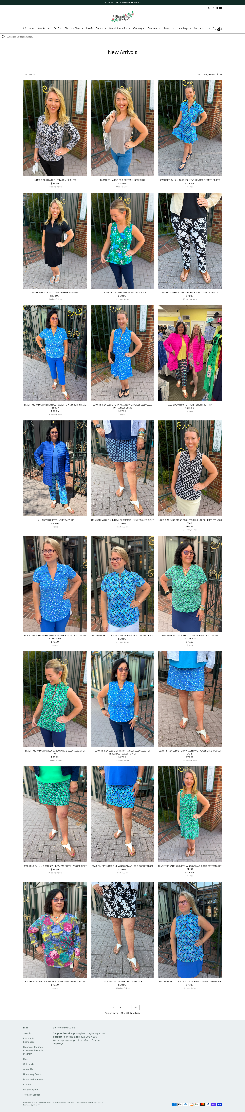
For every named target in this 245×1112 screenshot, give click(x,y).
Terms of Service (31, 1094)
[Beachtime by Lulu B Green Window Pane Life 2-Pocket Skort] (55, 814)
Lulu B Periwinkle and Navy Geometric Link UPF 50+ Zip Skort (122, 520)
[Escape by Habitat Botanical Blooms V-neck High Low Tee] (55, 930)
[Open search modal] (25, 28)
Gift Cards (28, 1064)
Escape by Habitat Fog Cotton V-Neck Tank (122, 180)
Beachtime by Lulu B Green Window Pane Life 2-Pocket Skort (55, 866)
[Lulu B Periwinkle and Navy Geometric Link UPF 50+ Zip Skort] (122, 468)
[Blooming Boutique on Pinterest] (217, 8)
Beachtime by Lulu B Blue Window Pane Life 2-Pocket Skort (122, 866)
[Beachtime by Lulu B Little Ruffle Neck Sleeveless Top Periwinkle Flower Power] (122, 699)
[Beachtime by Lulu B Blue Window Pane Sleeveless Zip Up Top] (190, 930)
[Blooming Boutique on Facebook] (209, 8)
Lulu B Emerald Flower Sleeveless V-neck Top (122, 292)
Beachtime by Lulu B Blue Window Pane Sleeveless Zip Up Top (190, 981)
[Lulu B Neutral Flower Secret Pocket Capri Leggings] (190, 241)
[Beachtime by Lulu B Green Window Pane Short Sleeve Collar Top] (190, 584)
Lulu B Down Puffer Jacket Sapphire (55, 520)
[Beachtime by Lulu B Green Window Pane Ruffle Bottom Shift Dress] (190, 814)
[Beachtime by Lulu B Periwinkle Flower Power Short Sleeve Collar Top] (55, 584)
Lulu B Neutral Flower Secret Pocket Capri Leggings (190, 292)
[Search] (3, 36)
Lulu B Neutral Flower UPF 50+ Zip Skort (122, 981)
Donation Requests (33, 1079)
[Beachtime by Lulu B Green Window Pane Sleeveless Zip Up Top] (55, 699)
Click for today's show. (113, 2)
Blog (25, 1058)
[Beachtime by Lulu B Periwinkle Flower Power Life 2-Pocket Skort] (190, 699)
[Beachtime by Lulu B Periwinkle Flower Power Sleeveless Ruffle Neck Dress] (122, 353)
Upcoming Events (32, 1074)
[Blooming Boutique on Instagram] (213, 8)
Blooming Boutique (46, 1102)
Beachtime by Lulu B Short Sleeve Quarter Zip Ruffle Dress (190, 180)
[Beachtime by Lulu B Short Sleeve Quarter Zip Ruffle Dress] (190, 128)
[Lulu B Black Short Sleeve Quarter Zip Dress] (55, 241)
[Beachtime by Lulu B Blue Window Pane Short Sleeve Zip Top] (122, 584)
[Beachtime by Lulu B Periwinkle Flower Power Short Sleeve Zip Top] (55, 353)
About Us (28, 1069)
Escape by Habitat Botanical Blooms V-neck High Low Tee (55, 981)
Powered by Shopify (31, 1105)
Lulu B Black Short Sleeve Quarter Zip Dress (55, 292)
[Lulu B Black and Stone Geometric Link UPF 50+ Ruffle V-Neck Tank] (190, 468)
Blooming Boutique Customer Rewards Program (33, 1050)
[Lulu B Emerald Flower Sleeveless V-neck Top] (122, 241)
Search (26, 1033)
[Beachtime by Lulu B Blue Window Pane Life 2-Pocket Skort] (122, 814)
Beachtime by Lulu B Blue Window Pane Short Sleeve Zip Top (123, 635)
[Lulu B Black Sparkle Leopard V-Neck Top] (55, 128)
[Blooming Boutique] (122, 16)
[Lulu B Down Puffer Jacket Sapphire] (55, 468)
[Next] (209, 28)
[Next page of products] (142, 1007)
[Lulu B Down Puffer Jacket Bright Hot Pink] (190, 353)
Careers (27, 1084)
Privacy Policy (30, 1089)
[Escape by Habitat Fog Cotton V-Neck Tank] (122, 128)
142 (135, 1007)
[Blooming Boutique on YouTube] (220, 8)
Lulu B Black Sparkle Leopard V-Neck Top (55, 180)
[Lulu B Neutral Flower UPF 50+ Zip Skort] (122, 930)
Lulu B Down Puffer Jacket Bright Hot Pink (190, 405)
